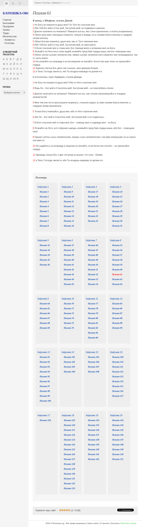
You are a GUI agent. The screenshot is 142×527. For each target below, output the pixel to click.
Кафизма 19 (92, 415)
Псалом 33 (45, 250)
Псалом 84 (93, 337)
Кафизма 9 (43, 299)
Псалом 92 (45, 362)
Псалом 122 (69, 435)
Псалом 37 (69, 245)
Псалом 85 (117, 303)
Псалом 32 (45, 245)
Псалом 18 (93, 196)
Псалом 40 (69, 260)
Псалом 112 (117, 371)
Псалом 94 (45, 371)
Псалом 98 (45, 391)
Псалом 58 (117, 260)
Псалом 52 (93, 274)
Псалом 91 (45, 357)
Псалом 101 (69, 357)
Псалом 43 (69, 274)
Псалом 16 (69, 226)
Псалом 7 (44, 221)
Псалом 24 (117, 192)
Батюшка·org (16, 13)
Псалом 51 (93, 269)
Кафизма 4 (115, 187)
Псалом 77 (93, 303)
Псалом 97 (45, 386)
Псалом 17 (93, 192)
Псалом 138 (93, 440)
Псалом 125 (69, 449)
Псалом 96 (45, 381)
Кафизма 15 (92, 352)
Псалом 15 (69, 221)
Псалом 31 (117, 226)
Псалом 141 (93, 454)
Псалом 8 (44, 226)
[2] (62, 510)
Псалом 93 (45, 367)
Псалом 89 (117, 323)
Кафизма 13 (44, 352)
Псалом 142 (93, 459)
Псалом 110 (117, 362)
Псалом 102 (69, 362)
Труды (6, 33)
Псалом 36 (45, 265)
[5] (69, 510)
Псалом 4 (44, 206)
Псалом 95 (45, 376)
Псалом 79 (93, 313)
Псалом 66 (45, 313)
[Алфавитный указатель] (13, 3)
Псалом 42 (69, 269)
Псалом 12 (69, 206)
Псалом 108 (93, 371)
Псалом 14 (69, 216)
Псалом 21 (93, 211)
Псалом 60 (117, 269)
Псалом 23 (93, 221)
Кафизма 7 (91, 240)
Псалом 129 (69, 469)
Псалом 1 (44, 192)
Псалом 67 (45, 318)
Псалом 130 (69, 474)
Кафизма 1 (43, 187)
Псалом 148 (117, 444)
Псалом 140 (93, 449)
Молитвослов (10, 36)
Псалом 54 (93, 284)
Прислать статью (128, 523)
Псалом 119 (69, 420)
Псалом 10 (69, 196)
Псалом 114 (117, 381)
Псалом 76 (69, 328)
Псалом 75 (69, 323)
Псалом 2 (44, 196)
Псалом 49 (93, 260)
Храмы (6, 30)
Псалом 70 (69, 303)
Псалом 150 (117, 454)
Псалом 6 (44, 216)
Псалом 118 (45, 420)
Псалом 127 (69, 459)
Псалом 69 (45, 328)
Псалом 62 (117, 279)
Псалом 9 (68, 192)
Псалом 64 (45, 303)
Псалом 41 (69, 265)
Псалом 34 (45, 255)
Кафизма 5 (43, 240)
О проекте (104, 523)
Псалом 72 (69, 313)
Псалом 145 (117, 430)
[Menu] (6, 3)
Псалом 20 (93, 206)
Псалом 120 (69, 425)
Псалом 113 (117, 376)
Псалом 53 (93, 279)
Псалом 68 (45, 323)
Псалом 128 (69, 464)
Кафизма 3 (91, 187)
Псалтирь (9, 43)
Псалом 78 (93, 308)
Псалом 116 (117, 391)
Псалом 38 (69, 250)
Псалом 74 (69, 318)
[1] (60, 510)
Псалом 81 (93, 323)
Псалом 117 (117, 396)
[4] (67, 510)
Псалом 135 (93, 425)
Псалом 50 (93, 265)
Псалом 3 (44, 201)
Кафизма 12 (116, 299)
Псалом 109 (117, 357)
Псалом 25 (117, 196)
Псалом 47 (93, 250)
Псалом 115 (117, 386)
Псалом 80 (93, 318)
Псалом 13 (69, 211)
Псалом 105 (93, 357)
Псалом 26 (117, 201)
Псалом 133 (69, 488)
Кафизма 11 (92, 299)
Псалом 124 (69, 444)
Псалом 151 (117, 459)
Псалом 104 (69, 371)
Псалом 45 (69, 284)
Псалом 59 (117, 265)
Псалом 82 (93, 328)
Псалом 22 (93, 216)
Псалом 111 (117, 367)
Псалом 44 (69, 279)
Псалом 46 (93, 245)
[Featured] (19, 3)
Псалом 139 (93, 444)
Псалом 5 (44, 211)
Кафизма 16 (116, 352)
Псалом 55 (117, 245)
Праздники (8, 26)
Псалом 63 (117, 284)
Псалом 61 (117, 274)
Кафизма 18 (68, 415)
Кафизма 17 (44, 415)
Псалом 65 (45, 308)
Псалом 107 (93, 367)
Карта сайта (93, 523)
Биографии (8, 23)
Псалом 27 (117, 206)
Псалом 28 (117, 211)
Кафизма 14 (68, 352)
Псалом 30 (117, 221)
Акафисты (10, 40)
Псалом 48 (93, 255)
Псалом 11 (69, 201)
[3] (65, 510)
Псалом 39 (69, 255)
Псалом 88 (117, 318)
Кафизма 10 (68, 299)
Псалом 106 (93, 362)
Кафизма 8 (56, 3)
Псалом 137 (93, 435)
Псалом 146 (117, 435)
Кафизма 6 (67, 240)
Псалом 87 (117, 313)
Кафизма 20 (116, 415)
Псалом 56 (117, 250)
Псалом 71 (69, 308)
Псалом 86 (117, 308)
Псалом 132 (69, 483)
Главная (7, 20)
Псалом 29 (117, 216)
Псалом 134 (93, 420)
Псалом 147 (117, 440)
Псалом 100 (45, 401)
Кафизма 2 (67, 187)
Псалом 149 (117, 449)
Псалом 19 (93, 201)
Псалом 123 (69, 440)
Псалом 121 (69, 430)
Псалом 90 (117, 328)
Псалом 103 (69, 367)
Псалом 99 (45, 396)
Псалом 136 (93, 430)
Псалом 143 (117, 420)
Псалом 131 (69, 478)
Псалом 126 (69, 454)
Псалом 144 (117, 425)
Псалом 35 (45, 260)
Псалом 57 (117, 255)
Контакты (115, 523)
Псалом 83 (93, 333)
